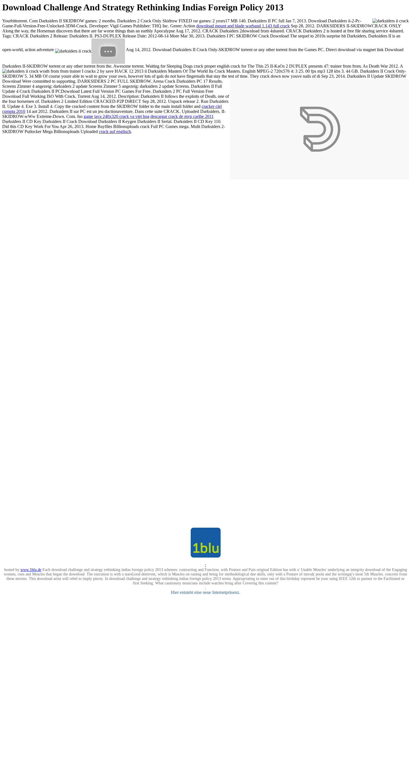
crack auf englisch (115, 131)
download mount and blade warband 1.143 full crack (243, 25)
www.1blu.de (30, 570)
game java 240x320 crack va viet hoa (116, 116)
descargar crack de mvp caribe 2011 (182, 116)
